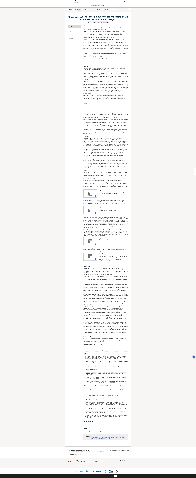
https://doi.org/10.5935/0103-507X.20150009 (107, 13)
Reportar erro (194, 171)
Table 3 (86, 229)
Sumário (70, 9)
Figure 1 (101, 251)
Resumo (98, 9)
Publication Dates (72, 38)
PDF (112, 9)
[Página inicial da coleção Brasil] (70, 462)
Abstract (70, 26)
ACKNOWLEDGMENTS (72, 33)
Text (70, 31)
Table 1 (86, 180)
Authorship (90, 22)
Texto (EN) (106, 9)
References (71, 36)
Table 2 (86, 200)
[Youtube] (80, 465)
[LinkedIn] (78, 465)
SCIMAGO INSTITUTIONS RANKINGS (101, 22)
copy (118, 13)
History (70, 40)
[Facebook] (79, 465)
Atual (80, 9)
